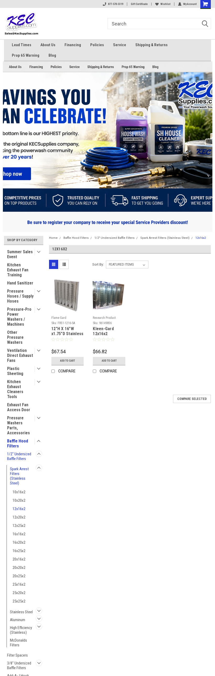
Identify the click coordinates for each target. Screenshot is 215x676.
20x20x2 (19, 567)
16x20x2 (19, 542)
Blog (52, 55)
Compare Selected (192, 399)
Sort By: (98, 264)
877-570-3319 (115, 4)
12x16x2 (19, 508)
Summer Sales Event (20, 254)
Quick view (67, 309)
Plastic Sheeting (15, 371)
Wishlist (165, 4)
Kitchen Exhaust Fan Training (17, 269)
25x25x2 (19, 601)
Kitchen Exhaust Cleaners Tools (15, 389)
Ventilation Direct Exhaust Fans (20, 355)
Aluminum (17, 619)
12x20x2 (19, 517)
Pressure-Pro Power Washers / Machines (19, 317)
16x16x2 (19, 534)
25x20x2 (19, 592)
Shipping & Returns (151, 45)
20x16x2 (19, 559)
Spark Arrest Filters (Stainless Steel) (19, 476)
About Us (47, 45)
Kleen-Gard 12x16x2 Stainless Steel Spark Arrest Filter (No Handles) (107, 331)
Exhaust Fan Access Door (18, 407)
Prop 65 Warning (25, 55)
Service (119, 45)
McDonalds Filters (18, 642)
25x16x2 (19, 584)
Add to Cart (67, 360)
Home (53, 238)
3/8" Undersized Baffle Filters (19, 665)
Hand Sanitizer (20, 283)
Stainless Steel (21, 612)
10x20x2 (19, 500)
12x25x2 (19, 525)
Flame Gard (58, 318)
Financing (72, 45)
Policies (97, 45)
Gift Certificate (139, 4)
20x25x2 (19, 576)
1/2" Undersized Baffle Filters (19, 456)
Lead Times (21, 45)
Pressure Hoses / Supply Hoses (20, 296)
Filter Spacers (17, 655)
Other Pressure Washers (15, 337)
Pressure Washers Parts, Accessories (18, 425)
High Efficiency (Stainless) (21, 630)
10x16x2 (19, 492)
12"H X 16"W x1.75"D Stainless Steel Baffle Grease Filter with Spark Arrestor (67, 331)
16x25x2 (19, 550)
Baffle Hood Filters (17, 443)
